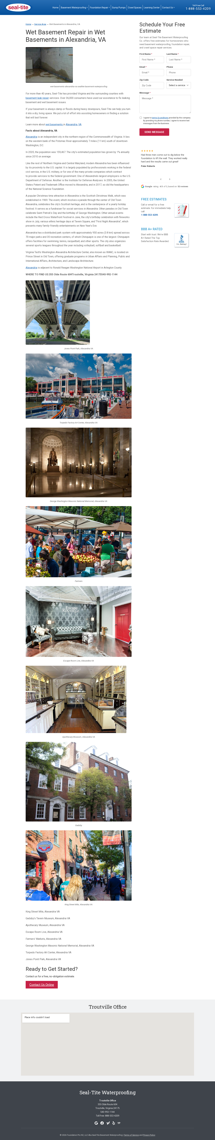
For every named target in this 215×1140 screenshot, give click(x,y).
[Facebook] (102, 1123)
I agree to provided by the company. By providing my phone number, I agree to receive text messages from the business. (167, 121)
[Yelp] (113, 1123)
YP (119, 1123)
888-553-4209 (112, 1115)
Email (143, 67)
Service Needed (175, 80)
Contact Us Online (41, 985)
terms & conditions (160, 118)
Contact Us (168, 7)
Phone (170, 67)
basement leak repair (37, 97)
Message (144, 92)
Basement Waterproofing (74, 7)
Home (56, 7)
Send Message (154, 132)
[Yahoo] (108, 1123)
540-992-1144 (107, 1112)
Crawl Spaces (134, 7)
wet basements (54, 124)
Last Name (173, 54)
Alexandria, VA (73, 124)
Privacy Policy (149, 1135)
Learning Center (152, 7)
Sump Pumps (119, 7)
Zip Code (144, 80)
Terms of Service (131, 1135)
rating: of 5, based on (166, 186)
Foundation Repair (100, 7)
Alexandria (31, 136)
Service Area (40, 24)
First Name (145, 54)
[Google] (96, 1123)
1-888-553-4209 (198, 9)
